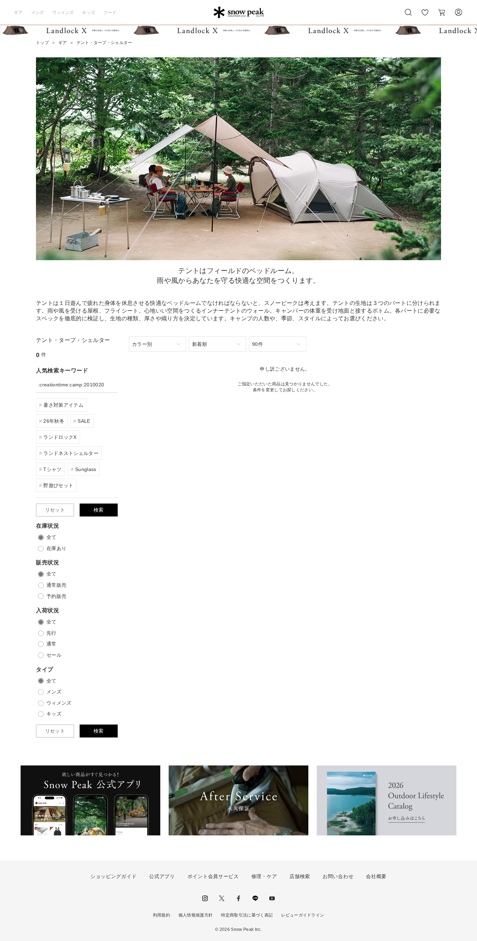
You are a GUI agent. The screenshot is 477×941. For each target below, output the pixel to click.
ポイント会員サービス (213, 876)
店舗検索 (299, 876)
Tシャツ (52, 469)
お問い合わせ (338, 876)
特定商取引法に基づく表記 (247, 915)
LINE (255, 898)
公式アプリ (162, 876)
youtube (272, 898)
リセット (55, 510)
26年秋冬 (53, 421)
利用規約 (161, 915)
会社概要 (376, 876)
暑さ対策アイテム (63, 405)
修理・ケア (264, 876)
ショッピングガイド (113, 876)
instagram (205, 898)
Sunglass (85, 469)
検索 (99, 510)
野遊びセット (58, 485)
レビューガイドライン (302, 915)
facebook (238, 898)
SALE (84, 421)
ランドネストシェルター (70, 453)
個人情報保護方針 (195, 915)
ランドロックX (59, 437)
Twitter (221, 898)
